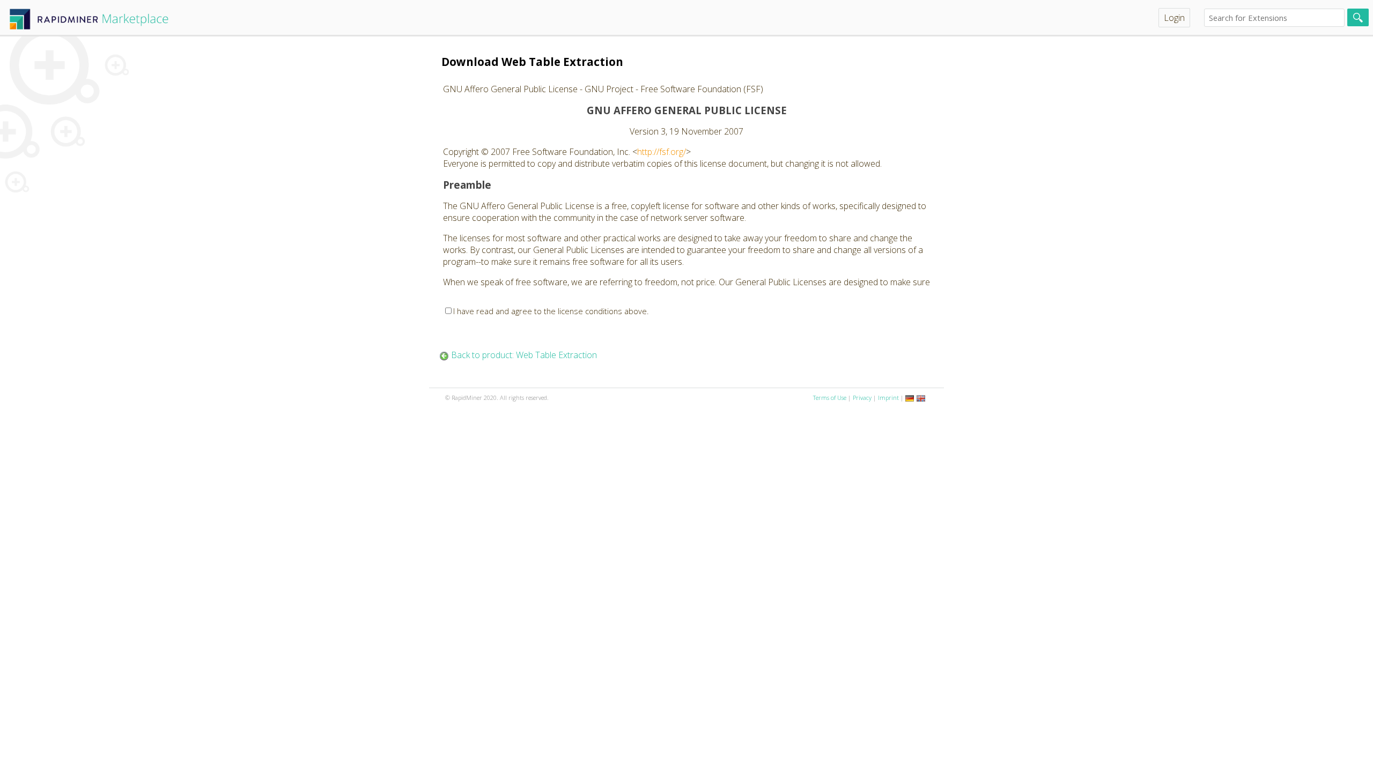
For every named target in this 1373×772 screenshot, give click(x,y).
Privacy (862, 398)
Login (1174, 18)
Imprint (888, 398)
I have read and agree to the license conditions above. (551, 311)
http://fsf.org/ (661, 152)
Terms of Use (829, 398)
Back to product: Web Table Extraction (524, 355)
